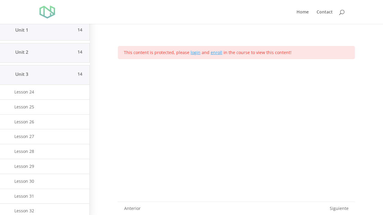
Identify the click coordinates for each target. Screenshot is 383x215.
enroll (216, 52)
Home (303, 12)
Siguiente (339, 208)
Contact (325, 12)
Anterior (132, 208)
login (195, 52)
